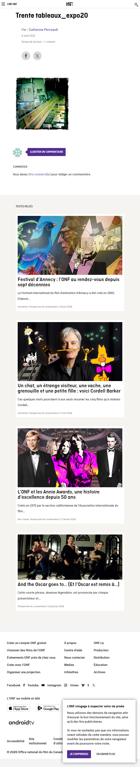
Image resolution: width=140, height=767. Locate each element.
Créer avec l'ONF (18, 665)
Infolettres (71, 672)
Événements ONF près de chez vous (31, 657)
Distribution (101, 657)
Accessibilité (15, 741)
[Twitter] (37, 55)
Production (101, 650)
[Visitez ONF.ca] (76, 4)
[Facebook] (26, 55)
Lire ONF (12, 4)
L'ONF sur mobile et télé (23, 698)
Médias (69, 665)
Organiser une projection (23, 672)
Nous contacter (74, 657)
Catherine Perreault (43, 30)
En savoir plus (105, 754)
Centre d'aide (73, 650)
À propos (70, 643)
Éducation (100, 665)
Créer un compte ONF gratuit (26, 643)
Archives (99, 672)
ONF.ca (99, 643)
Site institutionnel (37, 741)
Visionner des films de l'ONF (26, 650)
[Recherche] (137, 5)
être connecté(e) (39, 174)
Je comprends (79, 754)
